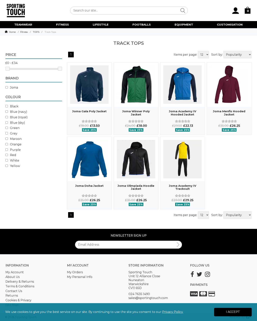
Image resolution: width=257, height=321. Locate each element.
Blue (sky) (17, 122)
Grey (13, 133)
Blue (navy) (18, 112)
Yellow (14, 166)
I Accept (233, 312)
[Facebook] (192, 274)
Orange (15, 144)
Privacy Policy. (172, 312)
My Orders (75, 272)
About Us (12, 277)
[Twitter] (199, 274)
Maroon (15, 139)
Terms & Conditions (19, 286)
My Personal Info (79, 277)
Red (12, 155)
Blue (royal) (18, 117)
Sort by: (217, 54)
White (14, 160)
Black (13, 106)
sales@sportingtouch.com (148, 298)
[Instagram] (207, 274)
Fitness (24, 31)
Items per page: (185, 54)
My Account (14, 272)
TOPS (36, 31)
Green (14, 128)
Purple (15, 150)
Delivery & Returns (19, 281)
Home (12, 31)
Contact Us (13, 291)
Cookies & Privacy (18, 300)
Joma (13, 87)
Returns (11, 295)
